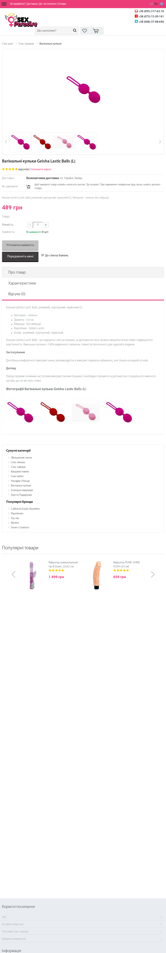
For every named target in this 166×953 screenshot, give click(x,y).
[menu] (4, 4)
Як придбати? (17, 4)
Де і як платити (47, 4)
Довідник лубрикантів (14, 939)
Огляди (62, 4)
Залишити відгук (41, 169)
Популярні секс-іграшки (15, 932)
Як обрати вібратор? (13, 924)
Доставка (32, 4)
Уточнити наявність (20, 245)
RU (156, 4)
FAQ (4, 917)
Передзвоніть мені (20, 256)
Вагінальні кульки (50, 43)
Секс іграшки (26, 43)
